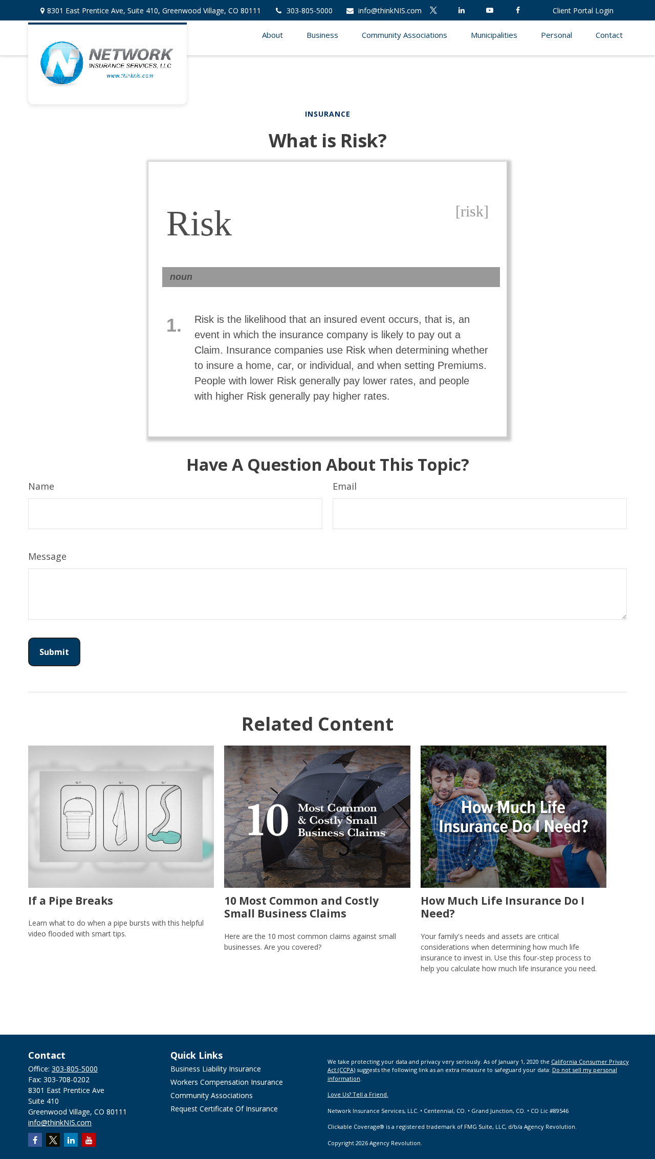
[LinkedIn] (461, 10)
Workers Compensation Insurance (226, 1082)
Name (41, 486)
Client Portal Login (583, 10)
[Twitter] (433, 10)
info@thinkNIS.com (390, 10)
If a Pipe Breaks (70, 900)
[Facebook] (517, 10)
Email (345, 486)
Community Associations (211, 1095)
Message (47, 556)
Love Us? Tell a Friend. (358, 1094)
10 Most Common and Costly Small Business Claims (301, 907)
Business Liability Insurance (215, 1069)
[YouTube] (489, 10)
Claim (207, 350)
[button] (272, 34)
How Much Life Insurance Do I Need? (502, 907)
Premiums (461, 365)
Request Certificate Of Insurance (224, 1108)
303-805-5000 (310, 10)
